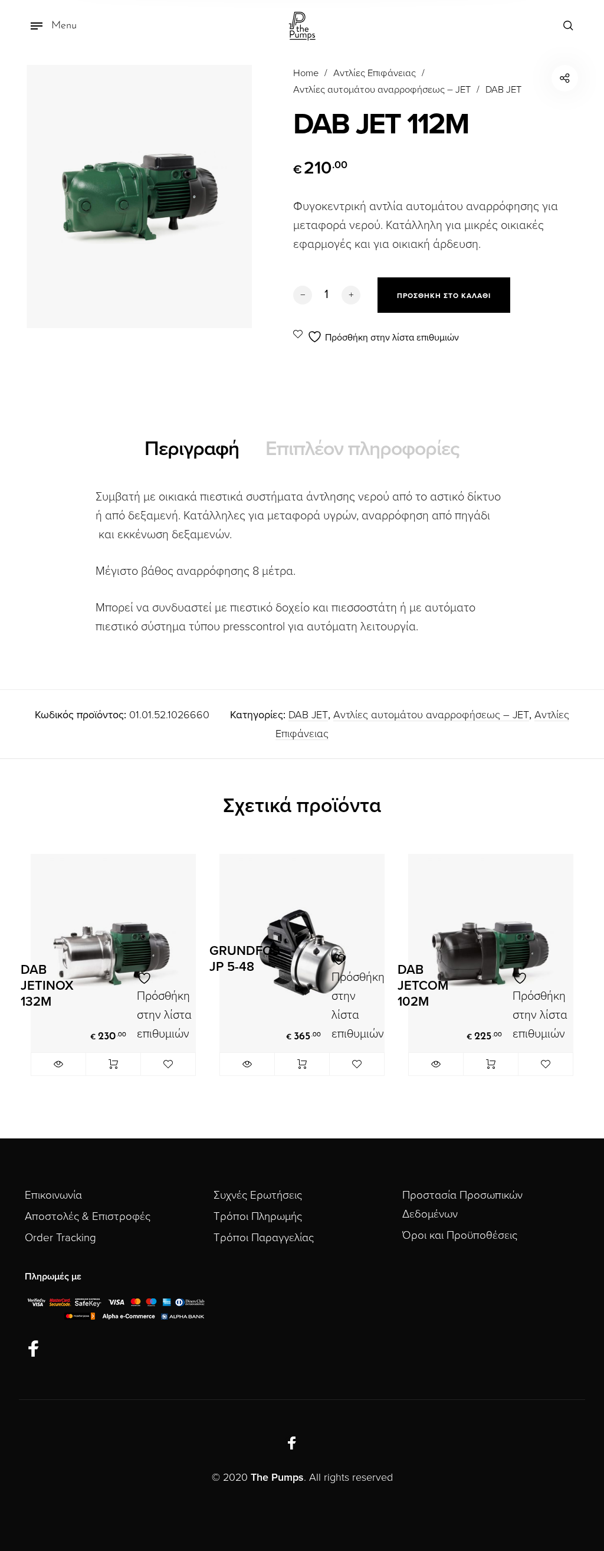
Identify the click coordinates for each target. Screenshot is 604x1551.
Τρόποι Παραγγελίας (264, 1237)
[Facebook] (33, 1349)
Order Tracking (60, 1237)
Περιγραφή (192, 449)
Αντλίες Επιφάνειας (374, 73)
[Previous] (51, 976)
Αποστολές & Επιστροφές (87, 1216)
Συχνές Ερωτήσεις (258, 1195)
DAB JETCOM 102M (423, 985)
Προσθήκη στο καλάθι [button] (113, 1064)
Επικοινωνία (53, 1195)
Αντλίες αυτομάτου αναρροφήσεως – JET (382, 90)
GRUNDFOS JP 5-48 (244, 958)
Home (306, 73)
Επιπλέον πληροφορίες (362, 449)
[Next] (553, 976)
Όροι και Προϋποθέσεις (459, 1235)
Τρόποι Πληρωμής (258, 1216)
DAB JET (503, 90)
